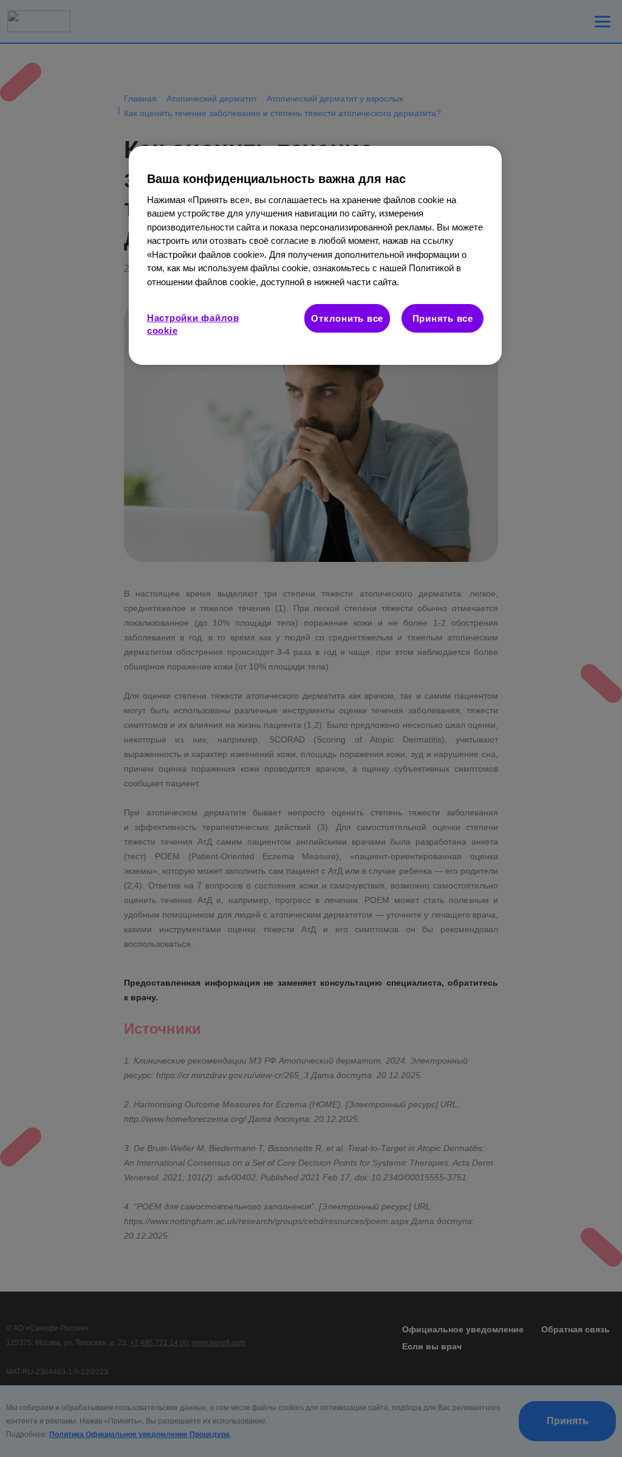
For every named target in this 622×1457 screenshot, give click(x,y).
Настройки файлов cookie (193, 324)
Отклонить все (347, 318)
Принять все (442, 318)
